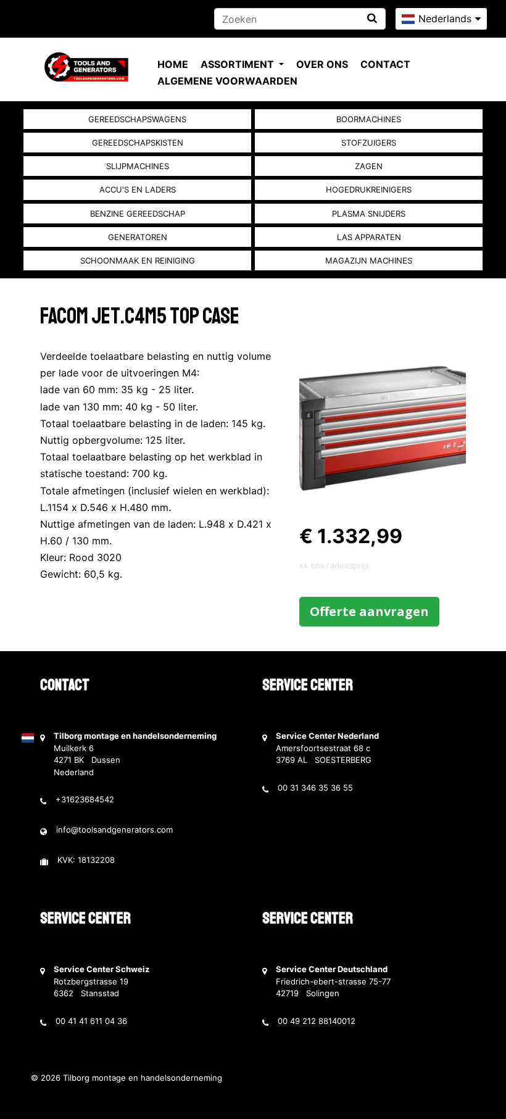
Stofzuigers (368, 143)
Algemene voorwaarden (227, 81)
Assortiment (238, 64)
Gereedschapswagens (137, 119)
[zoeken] (372, 18)
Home (172, 64)
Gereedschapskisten (137, 143)
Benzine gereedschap (137, 213)
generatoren (137, 237)
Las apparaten (369, 237)
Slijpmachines (137, 166)
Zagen (369, 166)
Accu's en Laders (137, 189)
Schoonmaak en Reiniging (137, 260)
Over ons (322, 64)
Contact (385, 64)
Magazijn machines (368, 260)
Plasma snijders (368, 213)
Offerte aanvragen (369, 611)
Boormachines (368, 119)
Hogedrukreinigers (369, 189)
